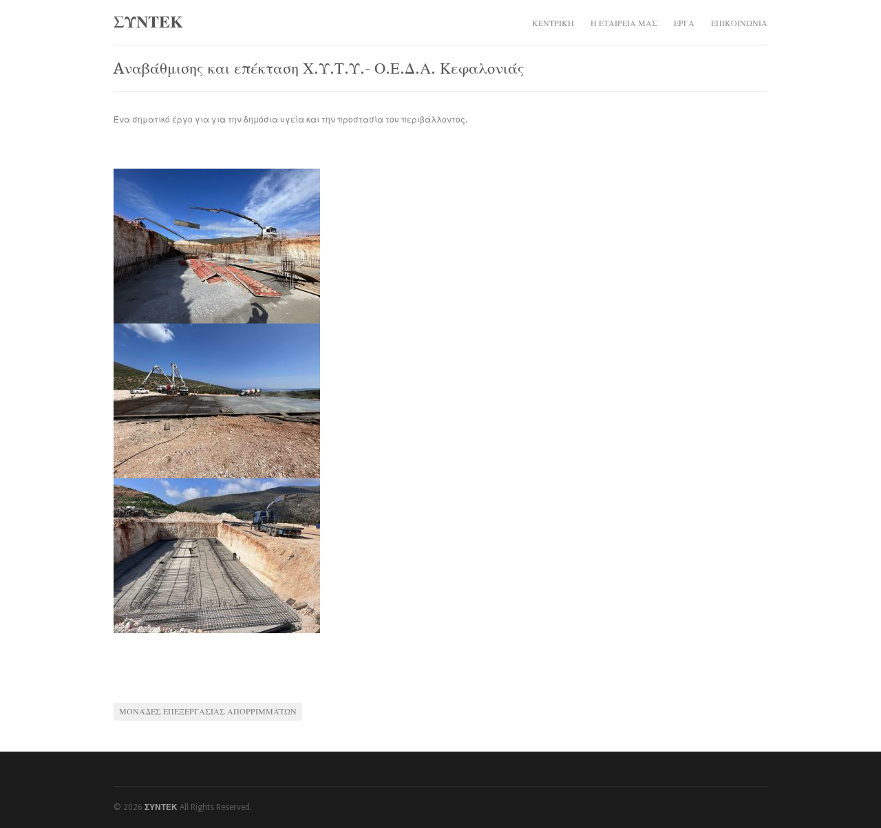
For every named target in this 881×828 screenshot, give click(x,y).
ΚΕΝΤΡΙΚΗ (553, 23)
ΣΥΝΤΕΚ (148, 22)
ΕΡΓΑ (684, 23)
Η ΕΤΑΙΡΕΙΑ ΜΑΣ (624, 23)
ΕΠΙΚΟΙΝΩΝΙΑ (739, 23)
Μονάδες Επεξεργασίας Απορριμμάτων (208, 711)
